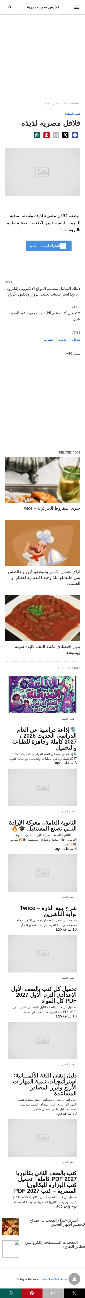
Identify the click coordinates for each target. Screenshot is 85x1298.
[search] (10, 7)
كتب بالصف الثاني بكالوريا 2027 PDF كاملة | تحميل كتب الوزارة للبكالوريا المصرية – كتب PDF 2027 (45, 1182)
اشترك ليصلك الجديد (44, 246)
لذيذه (63, 339)
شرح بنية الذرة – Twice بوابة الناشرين (48, 911)
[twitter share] (65, 135)
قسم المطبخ (51, 103)
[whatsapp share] (37, 135)
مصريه (49, 339)
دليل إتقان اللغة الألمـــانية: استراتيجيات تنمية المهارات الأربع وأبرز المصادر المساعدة (45, 1084)
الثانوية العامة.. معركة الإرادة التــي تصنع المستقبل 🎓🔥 (43, 825)
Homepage (71, 103)
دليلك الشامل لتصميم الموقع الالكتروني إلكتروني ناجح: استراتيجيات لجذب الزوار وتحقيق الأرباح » (42, 291)
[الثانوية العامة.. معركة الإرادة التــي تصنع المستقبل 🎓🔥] (42, 787)
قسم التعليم (68, 718)
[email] (53, 1293)
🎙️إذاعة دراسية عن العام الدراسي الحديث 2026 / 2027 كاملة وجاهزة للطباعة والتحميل (44, 738)
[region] (42, 55)
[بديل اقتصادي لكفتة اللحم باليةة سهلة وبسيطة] (42, 618)
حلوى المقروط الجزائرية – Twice (51, 508)
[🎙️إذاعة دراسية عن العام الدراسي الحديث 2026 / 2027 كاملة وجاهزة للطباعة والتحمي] (42, 694)
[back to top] (74, 1279)
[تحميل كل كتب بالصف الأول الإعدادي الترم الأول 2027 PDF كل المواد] (42, 953)
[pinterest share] (46, 135)
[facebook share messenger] (75, 135)
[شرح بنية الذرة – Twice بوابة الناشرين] (42, 873)
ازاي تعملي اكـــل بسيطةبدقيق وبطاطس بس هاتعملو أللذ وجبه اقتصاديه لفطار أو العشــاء (44, 577)
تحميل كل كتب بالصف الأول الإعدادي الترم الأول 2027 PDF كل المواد (44, 995)
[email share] (56, 135)
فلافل (76, 339)
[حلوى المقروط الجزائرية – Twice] (42, 480)
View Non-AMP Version (55, 1279)
